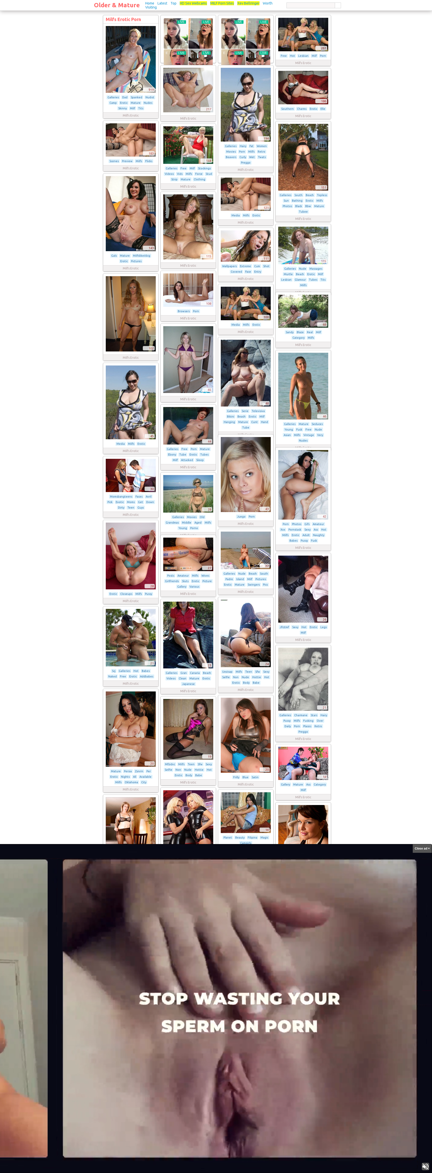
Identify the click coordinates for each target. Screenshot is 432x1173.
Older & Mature (117, 5)
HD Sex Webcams (193, 3)
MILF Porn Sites (222, 3)
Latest (162, 3)
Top (173, 3)
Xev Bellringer (248, 3)
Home (149, 3)
